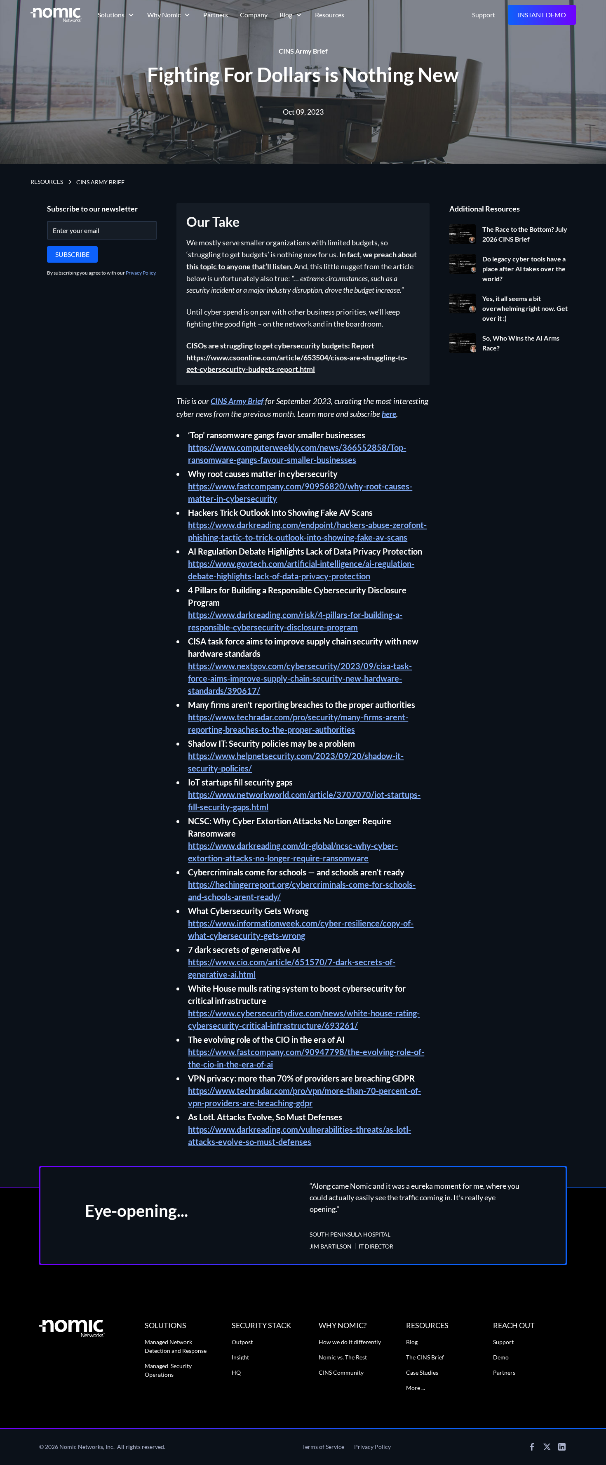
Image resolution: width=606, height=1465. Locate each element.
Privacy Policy (372, 1446)
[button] (116, 15)
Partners (215, 15)
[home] (56, 14)
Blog (412, 1341)
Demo (501, 1357)
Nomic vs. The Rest (343, 1357)
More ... (415, 1387)
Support (483, 15)
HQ (236, 1372)
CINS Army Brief (100, 182)
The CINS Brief (425, 1357)
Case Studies (422, 1372)
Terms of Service (323, 1446)
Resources (329, 15)
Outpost (242, 1341)
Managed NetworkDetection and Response (176, 1346)
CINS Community (341, 1372)
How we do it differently (350, 1341)
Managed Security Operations (168, 1370)
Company (254, 15)
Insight (240, 1357)
